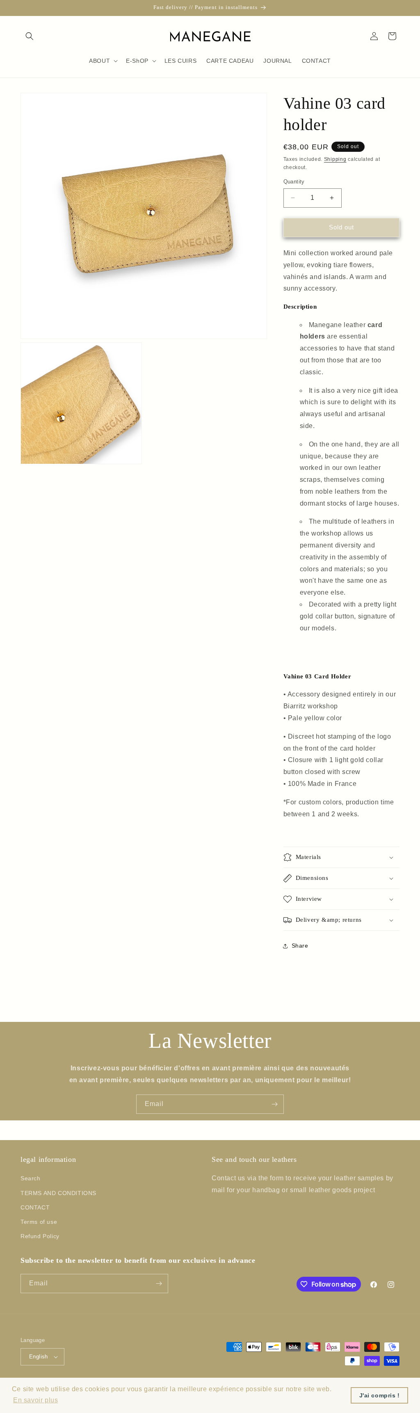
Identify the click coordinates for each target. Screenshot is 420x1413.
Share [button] (300, 945)
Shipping (335, 159)
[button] (30, 36)
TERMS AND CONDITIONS (58, 1193)
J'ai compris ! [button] (379, 1395)
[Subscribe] (274, 1104)
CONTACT (35, 1207)
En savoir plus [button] (35, 1400)
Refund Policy (40, 1236)
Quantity (294, 182)
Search (31, 1178)
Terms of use (39, 1221)
